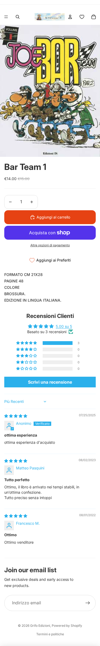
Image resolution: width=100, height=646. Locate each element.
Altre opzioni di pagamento (50, 245)
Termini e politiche (50, 634)
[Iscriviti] (87, 603)
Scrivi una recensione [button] (50, 382)
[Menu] (6, 17)
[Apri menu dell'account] (70, 17)
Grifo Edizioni (40, 626)
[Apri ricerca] (17, 17)
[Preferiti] (82, 17)
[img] (15, 416)
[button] (27, 343)
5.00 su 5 (64, 326)
